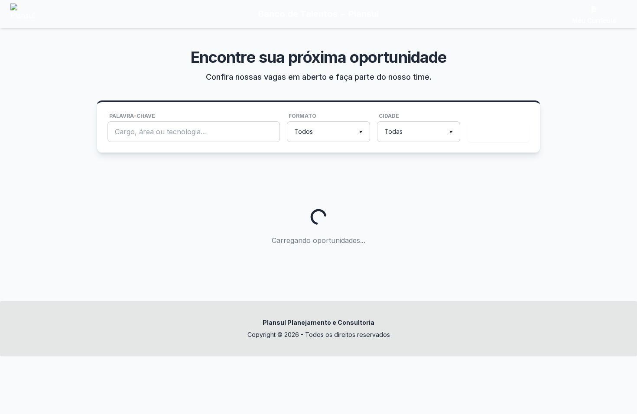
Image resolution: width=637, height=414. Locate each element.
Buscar (496, 131)
